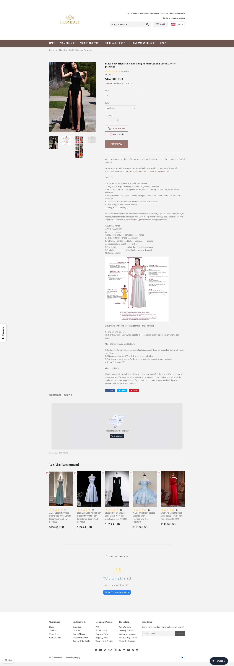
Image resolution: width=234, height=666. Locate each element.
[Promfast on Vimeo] (133, 650)
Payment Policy (102, 634)
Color (107, 103)
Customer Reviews (80, 637)
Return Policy (112, 362)
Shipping (108, 83)
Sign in (165, 18)
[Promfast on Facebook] (100, 650)
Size (106, 90)
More (163, 43)
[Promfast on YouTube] (128, 650)
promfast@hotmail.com (136, 171)
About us (53, 631)
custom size (133, 220)
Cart (162, 24)
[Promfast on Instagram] (115, 650)
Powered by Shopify (72, 658)
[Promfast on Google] (110, 650)
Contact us (53, 634)
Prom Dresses (67, 43)
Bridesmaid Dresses (115, 43)
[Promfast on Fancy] (137, 650)
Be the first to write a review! (117, 592)
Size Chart (77, 631)
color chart (142, 202)
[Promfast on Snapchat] (119, 650)
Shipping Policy (102, 637)
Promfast (58, 658)
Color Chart (77, 627)
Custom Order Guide (81, 641)
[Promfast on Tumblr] (124, 650)
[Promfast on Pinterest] (105, 650)
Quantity (108, 115)
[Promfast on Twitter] (96, 650)
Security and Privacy (104, 641)
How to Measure (79, 634)
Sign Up (179, 633)
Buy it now (116, 144)
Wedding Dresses (89, 43)
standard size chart (142, 214)
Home (52, 43)
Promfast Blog (55, 637)
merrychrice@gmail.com (159, 171)
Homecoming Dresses (143, 43)
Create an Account (178, 18)
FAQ (123, 362)
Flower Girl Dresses (127, 641)
